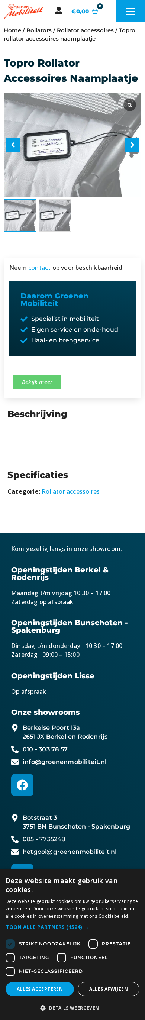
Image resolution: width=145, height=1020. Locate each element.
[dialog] (72, 944)
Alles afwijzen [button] (108, 989)
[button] (132, 145)
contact (39, 268)
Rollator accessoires (85, 30)
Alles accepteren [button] (40, 989)
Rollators (39, 30)
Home (12, 30)
